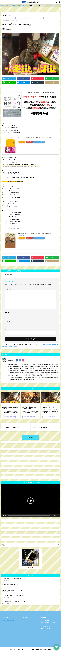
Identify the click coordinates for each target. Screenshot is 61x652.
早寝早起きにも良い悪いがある (10, 584)
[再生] (3, 515)
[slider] (29, 515)
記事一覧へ (30, 437)
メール (7, 321)
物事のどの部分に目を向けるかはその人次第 (12, 20)
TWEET (9, 78)
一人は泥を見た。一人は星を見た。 (35, 18)
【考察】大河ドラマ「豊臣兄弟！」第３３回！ (14, 578)
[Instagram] (23, 360)
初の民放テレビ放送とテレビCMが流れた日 (13, 596)
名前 (7, 312)
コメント (8, 289)
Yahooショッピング (39, 141)
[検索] (58, 545)
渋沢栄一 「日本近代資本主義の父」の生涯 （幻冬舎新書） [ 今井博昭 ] (35, 137)
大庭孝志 (8, 29)
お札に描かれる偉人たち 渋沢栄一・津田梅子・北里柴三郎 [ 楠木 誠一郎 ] (35, 233)
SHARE (23, 78)
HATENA (23, 82)
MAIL (38, 82)
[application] (30, 500)
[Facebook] (17, 360)
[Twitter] (20, 360)
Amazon (22, 141)
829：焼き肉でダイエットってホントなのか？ (13, 590)
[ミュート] (55, 515)
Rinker (23, 235)
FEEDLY (52, 78)
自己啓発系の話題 (21, 18)
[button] (30, 500)
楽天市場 (29, 141)
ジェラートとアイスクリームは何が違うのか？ (14, 601)
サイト (7, 330)
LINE (9, 82)
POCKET (37, 78)
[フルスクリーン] (58, 515)
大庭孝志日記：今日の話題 (9, 18)
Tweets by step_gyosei (7, 620)
